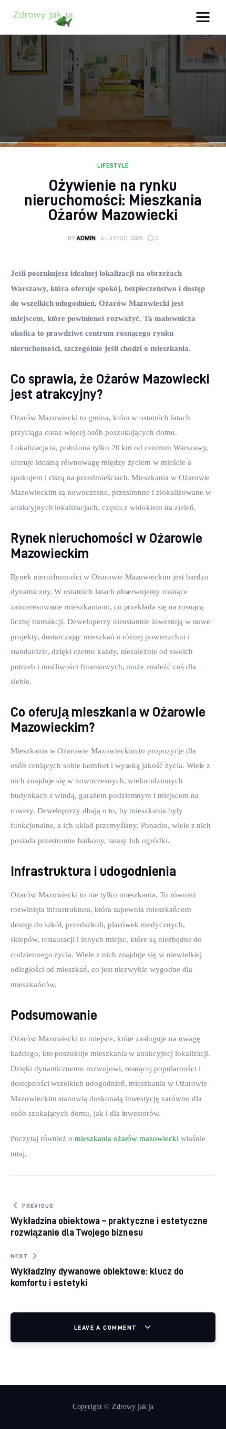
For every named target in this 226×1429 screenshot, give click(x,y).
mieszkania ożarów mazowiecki (127, 1138)
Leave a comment (106, 1327)
